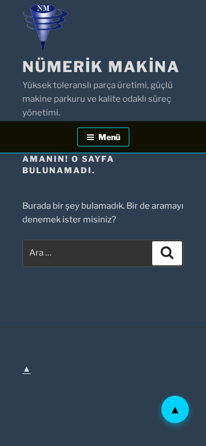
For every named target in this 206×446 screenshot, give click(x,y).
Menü (109, 137)
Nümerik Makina (101, 66)
